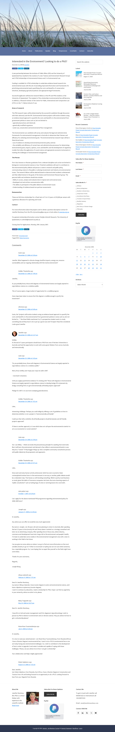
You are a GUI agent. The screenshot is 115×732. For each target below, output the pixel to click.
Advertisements (24, 238)
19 (80, 264)
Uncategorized (23, 236)
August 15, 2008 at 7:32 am (26, 665)
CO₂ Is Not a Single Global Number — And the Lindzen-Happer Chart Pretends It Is (92, 115)
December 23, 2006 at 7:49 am (27, 274)
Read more (15, 705)
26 (80, 268)
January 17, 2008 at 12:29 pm (27, 512)
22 (93, 264)
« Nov (77, 274)
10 (101, 256)
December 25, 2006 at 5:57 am (27, 463)
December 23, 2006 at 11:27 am (28, 335)
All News (79, 186)
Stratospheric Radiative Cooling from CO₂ (93, 104)
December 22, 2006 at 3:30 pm (27, 255)
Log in (80, 728)
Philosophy (80, 209)
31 (101, 268)
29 (93, 268)
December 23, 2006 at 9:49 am (27, 309)
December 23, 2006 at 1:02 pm (27, 358)
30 (97, 268)
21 (89, 264)
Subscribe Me (50, 694)
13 (85, 260)
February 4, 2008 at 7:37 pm (27, 577)
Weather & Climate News (83, 191)
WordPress (75, 728)
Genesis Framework (66, 728)
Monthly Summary (81, 201)
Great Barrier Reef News (83, 196)
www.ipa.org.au (64, 212)
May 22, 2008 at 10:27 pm (26, 603)
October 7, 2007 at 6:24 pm (26, 494)
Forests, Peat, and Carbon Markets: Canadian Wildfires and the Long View (93, 95)
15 (93, 260)
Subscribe (81, 215)
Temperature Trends (82, 193)
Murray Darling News (82, 188)
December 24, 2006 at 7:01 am (27, 401)
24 (101, 264)
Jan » (81, 274)
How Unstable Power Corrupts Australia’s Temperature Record (93, 73)
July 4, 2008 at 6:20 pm (25, 629)
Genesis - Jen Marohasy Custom (51, 728)
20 (85, 264)
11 (77, 260)
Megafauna (80, 204)
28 (89, 268)
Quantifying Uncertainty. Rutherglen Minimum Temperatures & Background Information (92, 85)
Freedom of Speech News (83, 198)
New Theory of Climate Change (85, 206)
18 (77, 264)
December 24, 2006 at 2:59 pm (27, 440)
